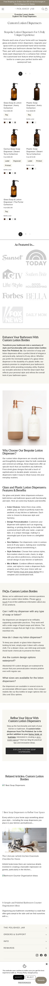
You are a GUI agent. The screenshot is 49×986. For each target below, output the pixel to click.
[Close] (46, 964)
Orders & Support (15, 934)
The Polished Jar (14, 928)
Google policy (33, 973)
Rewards (9, 948)
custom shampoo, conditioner (29, 51)
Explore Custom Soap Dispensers (24, 751)
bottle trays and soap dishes (26, 572)
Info (6, 941)
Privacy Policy (22, 973)
